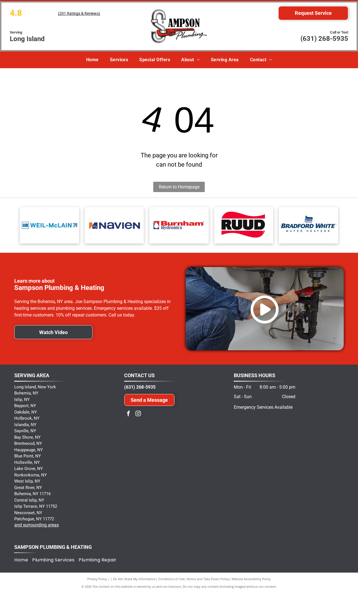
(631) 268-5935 (324, 38)
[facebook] (128, 414)
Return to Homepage (179, 187)
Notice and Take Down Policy (208, 579)
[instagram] (138, 414)
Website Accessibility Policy (251, 579)
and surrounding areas (36, 525)
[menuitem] (92, 60)
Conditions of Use (171, 579)
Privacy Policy (97, 579)
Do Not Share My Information (134, 579)
